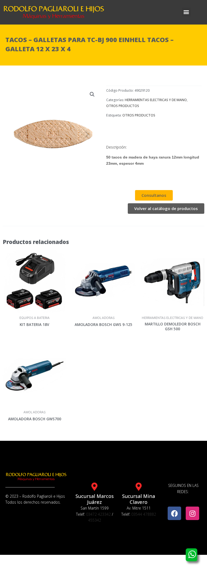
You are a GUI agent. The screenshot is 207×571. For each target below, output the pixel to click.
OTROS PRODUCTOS (122, 106)
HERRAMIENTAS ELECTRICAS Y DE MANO (156, 100)
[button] (186, 12)
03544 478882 (143, 514)
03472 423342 (98, 514)
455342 (94, 520)
